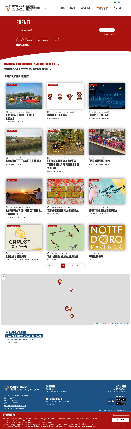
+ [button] (3, 276)
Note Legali (122, 410)
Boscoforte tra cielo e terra (23, 161)
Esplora (48, 8)
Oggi (20, 40)
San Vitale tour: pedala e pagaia (21, 117)
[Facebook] (21, 389)
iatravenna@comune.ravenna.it (16, 408)
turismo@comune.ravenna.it (15, 406)
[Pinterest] (34, 389)
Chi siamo (50, 389)
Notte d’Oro (96, 256)
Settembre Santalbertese (62, 256)
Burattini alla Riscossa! (103, 210)
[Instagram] (24, 389)
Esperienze (85, 8)
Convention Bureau (117, 392)
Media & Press (52, 404)
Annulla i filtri (109, 34)
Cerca (107, 30)
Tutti (56, 40)
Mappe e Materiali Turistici (58, 402)
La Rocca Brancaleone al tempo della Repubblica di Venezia (63, 164)
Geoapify (107, 323)
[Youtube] (31, 389)
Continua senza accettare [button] (121, 415)
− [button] (3, 279)
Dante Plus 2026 (57, 115)
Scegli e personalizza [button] (120, 425)
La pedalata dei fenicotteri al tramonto (24, 212)
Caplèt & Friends (16, 256)
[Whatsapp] (37, 389)
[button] (120, 8)
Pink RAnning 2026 (99, 161)
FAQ (47, 394)
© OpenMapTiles (115, 323)
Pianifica (61, 8)
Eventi (73, 8)
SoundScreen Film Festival (63, 210)
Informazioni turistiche (57, 392)
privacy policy (24, 420)
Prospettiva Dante (100, 115)
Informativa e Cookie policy (107, 410)
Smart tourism (119, 389)
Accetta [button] (120, 420)
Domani (29, 40)
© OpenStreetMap (124, 323)
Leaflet (96, 323)
